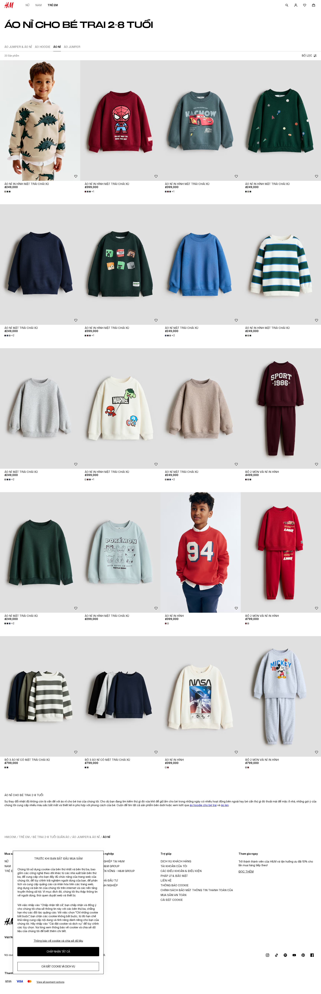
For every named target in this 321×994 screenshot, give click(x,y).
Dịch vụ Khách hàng (175, 861)
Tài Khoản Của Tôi (173, 866)
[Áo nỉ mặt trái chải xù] (40, 264)
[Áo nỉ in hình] (200, 552)
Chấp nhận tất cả (58, 951)
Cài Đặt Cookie (171, 899)
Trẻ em (53, 5)
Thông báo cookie (174, 885)
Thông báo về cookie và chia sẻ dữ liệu (58, 940)
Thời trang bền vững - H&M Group (108, 871)
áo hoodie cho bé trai (203, 805)
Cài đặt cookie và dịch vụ (58, 966)
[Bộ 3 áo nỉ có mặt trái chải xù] (40, 696)
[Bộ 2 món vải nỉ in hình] (281, 408)
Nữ (27, 5)
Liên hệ (165, 880)
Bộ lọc (307, 55)
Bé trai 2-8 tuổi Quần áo (51, 837)
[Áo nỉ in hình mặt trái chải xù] (40, 120)
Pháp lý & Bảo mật (174, 875)
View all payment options (50, 982)
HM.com (10, 837)
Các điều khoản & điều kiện (181, 871)
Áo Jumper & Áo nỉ (86, 837)
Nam (38, 5)
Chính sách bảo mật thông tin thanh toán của (196, 890)
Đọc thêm (246, 871)
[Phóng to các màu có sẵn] (7, 191)
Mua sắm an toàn (173, 895)
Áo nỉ (106, 837)
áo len (225, 805)
